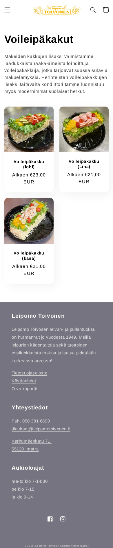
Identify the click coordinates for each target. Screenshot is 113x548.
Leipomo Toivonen (47, 545)
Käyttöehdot (24, 380)
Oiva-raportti (24, 388)
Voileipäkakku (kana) (29, 256)
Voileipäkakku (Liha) (84, 164)
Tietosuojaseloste (29, 372)
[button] (7, 9)
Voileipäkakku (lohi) (29, 164)
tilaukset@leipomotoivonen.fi (41, 428)
